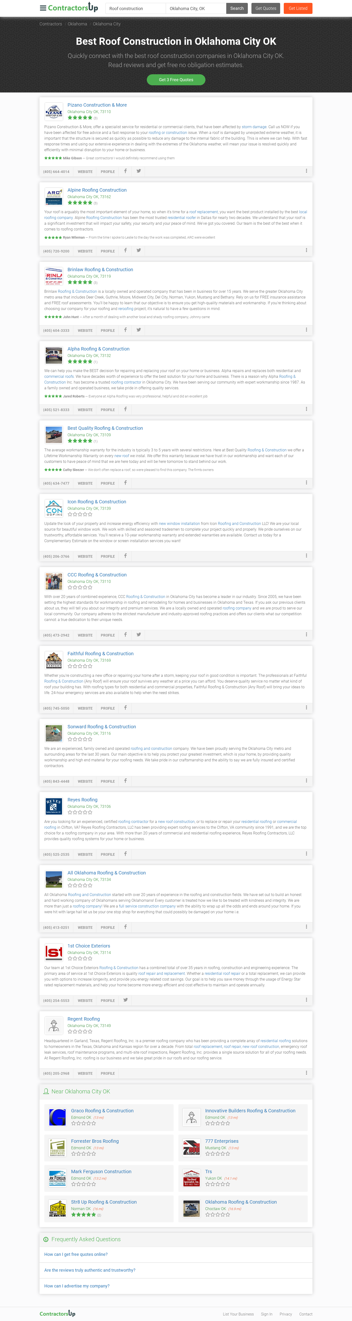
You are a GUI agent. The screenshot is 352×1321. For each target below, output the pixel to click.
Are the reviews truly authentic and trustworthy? (90, 1270)
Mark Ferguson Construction (101, 1171)
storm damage (254, 127)
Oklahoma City (107, 23)
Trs (208, 1171)
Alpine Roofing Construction (97, 190)
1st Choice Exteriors (89, 946)
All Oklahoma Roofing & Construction (107, 873)
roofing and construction (151, 748)
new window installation (179, 523)
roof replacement (203, 212)
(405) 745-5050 (56, 708)
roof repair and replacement (161, 973)
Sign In (267, 1314)
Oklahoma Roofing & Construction (241, 1202)
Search (237, 8)
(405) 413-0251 (56, 927)
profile (108, 172)
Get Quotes (265, 8)
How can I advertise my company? (77, 1285)
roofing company (237, 608)
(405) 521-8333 (56, 410)
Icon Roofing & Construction (97, 502)
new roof (121, 456)
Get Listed (298, 8)
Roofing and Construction (239, 523)
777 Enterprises (221, 1141)
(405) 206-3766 (56, 556)
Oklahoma (77, 23)
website (85, 172)
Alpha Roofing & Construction (99, 349)
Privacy (286, 1314)
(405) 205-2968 (56, 1073)
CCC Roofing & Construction (97, 575)
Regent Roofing (84, 1019)
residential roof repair (222, 973)
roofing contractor (126, 382)
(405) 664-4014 (56, 172)
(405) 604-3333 (56, 330)
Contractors (51, 23)
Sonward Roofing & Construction (102, 726)
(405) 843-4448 (56, 781)
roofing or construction (168, 132)
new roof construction (176, 821)
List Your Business (238, 1314)
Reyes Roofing (82, 800)
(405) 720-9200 (56, 251)
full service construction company (147, 906)
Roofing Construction (104, 217)
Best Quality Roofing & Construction (105, 428)
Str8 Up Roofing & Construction (104, 1202)
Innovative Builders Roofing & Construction (250, 1111)
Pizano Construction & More (97, 105)
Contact (305, 1314)
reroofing (125, 308)
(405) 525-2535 (56, 854)
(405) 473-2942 (56, 635)
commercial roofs (59, 376)
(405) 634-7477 (56, 483)
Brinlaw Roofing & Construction (100, 269)
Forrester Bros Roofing (95, 1141)
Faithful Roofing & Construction (101, 653)
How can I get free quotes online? (76, 1254)
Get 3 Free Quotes (176, 79)
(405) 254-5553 (56, 1001)
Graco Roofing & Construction (102, 1111)
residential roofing (256, 821)
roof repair (232, 1046)
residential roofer (182, 217)
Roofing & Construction (77, 291)
